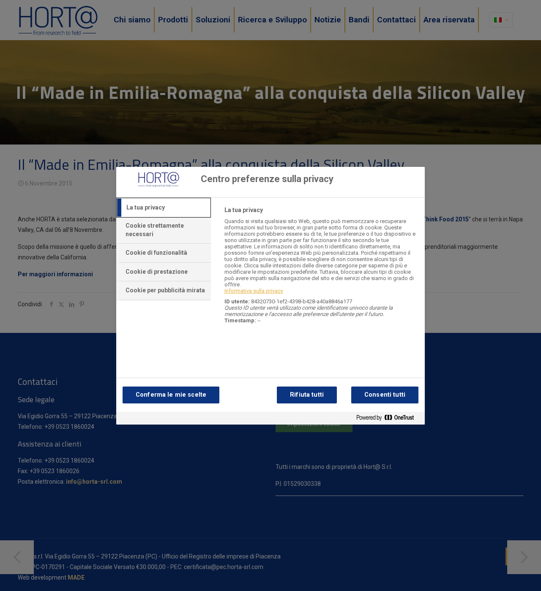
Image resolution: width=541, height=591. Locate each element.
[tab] (163, 208)
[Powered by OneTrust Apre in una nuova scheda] (388, 419)
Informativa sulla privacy (253, 291)
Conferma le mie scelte (171, 394)
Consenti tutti (384, 394)
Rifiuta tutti (307, 394)
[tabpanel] (321, 269)
